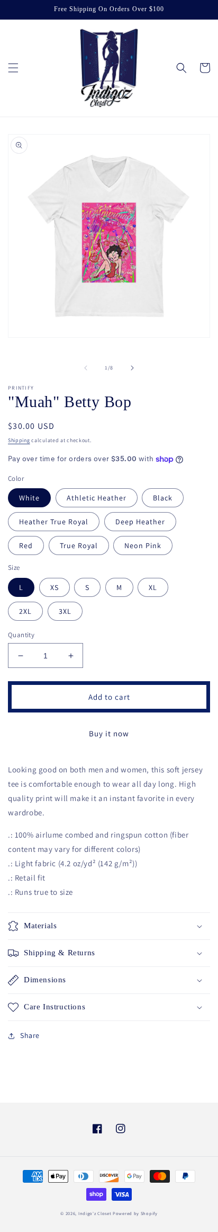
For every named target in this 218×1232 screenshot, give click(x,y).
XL (153, 587)
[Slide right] (132, 368)
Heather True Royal (53, 521)
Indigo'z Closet (95, 1213)
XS (54, 587)
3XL (65, 611)
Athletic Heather (96, 498)
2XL (25, 611)
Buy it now (109, 733)
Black (162, 498)
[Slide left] (85, 368)
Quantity (21, 634)
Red (26, 545)
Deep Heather (140, 521)
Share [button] (30, 1035)
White (29, 498)
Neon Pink (142, 545)
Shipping (19, 440)
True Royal (79, 545)
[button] (13, 68)
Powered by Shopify (135, 1213)
